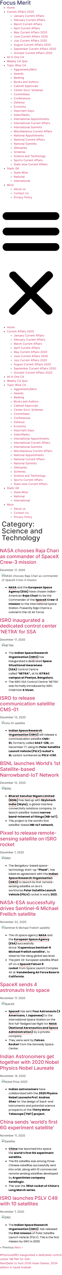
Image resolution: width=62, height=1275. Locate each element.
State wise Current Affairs (31, 164)
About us (19, 189)
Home (11, 7)
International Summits (28, 127)
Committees (22, 94)
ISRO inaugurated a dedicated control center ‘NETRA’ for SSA (28, 626)
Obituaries (20, 147)
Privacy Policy (23, 197)
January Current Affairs (29, 16)
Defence (19, 102)
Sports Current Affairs (28, 160)
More (10, 185)
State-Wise (21, 172)
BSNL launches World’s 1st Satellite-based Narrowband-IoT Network (30, 769)
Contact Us (21, 193)
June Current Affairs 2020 (31, 36)
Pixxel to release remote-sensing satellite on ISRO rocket (28, 838)
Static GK (13, 168)
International (22, 180)
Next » (18, 1247)
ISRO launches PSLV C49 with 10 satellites (29, 1201)
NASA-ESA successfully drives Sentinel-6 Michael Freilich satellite (29, 908)
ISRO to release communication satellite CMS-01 (27, 703)
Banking (19, 77)
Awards (18, 73)
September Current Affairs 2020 (35, 49)
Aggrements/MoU (25, 69)
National (19, 176)
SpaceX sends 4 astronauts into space (25, 987)
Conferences (22, 98)
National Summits (25, 143)
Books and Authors (26, 82)
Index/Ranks (22, 115)
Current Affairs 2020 (20, 11)
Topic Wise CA (16, 65)
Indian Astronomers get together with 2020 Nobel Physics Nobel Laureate (29, 1062)
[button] (31, 262)
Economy (20, 106)
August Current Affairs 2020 (32, 44)
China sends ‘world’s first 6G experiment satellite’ (29, 1125)
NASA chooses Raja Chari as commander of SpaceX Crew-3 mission (29, 556)
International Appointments (31, 119)
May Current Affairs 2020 (30, 32)
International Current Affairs (32, 123)
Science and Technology (30, 156)
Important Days (24, 110)
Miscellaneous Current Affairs (33, 131)
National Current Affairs (29, 139)
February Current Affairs (29, 20)
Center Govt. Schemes (28, 90)
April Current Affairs (27, 28)
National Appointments (29, 135)
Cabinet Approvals (26, 86)
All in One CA (15, 57)
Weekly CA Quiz (17, 61)
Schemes (19, 152)
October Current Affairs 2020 (33, 53)
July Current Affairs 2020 (30, 40)
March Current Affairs (28, 24)
